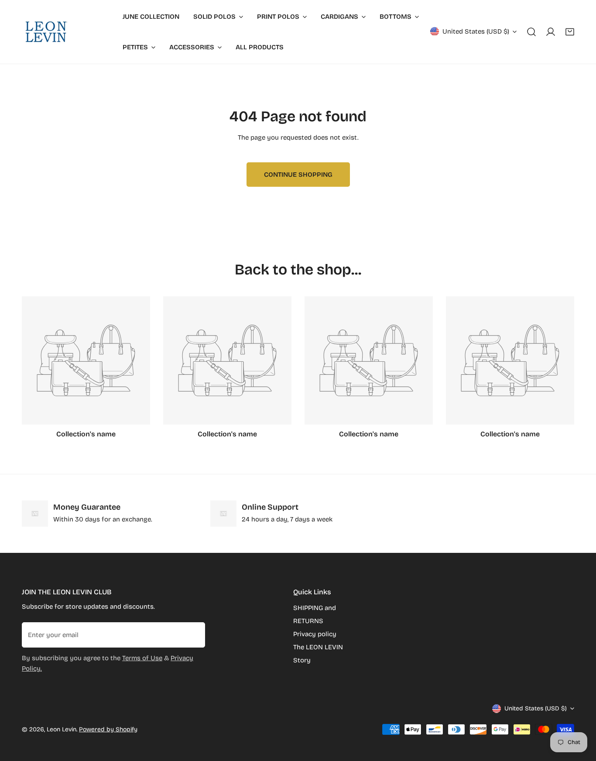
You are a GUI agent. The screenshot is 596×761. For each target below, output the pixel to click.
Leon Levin (61, 729)
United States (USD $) (475, 31)
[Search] (531, 31)
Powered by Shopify (108, 729)
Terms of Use (142, 658)
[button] (569, 31)
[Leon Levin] (46, 32)
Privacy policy (314, 634)
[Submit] (193, 634)
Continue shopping (298, 174)
